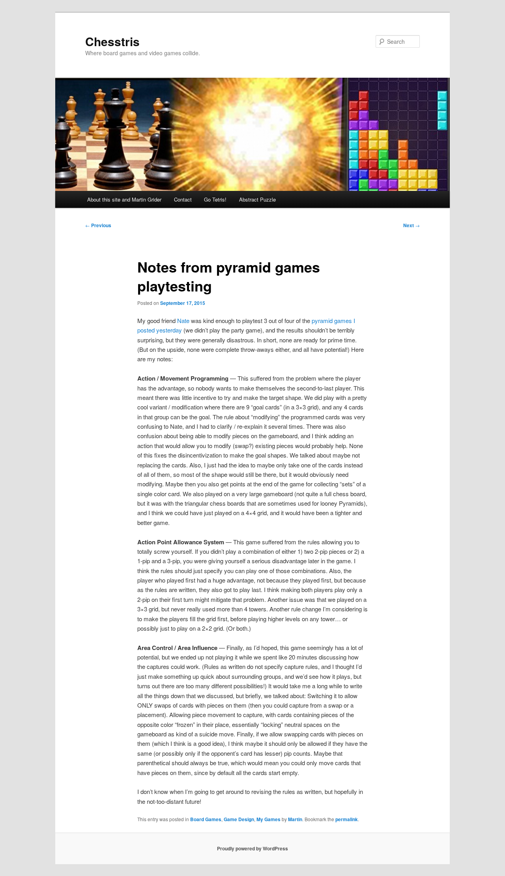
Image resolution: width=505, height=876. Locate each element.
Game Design (239, 819)
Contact (183, 199)
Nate (183, 320)
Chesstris (112, 41)
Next (411, 225)
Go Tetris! (215, 199)
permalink (346, 819)
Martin (295, 819)
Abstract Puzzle (257, 199)
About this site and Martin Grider (124, 199)
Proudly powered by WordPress (252, 848)
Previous (98, 225)
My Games (268, 819)
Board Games (205, 819)
